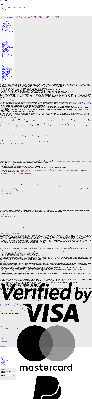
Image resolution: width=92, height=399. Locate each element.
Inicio (2, 358)
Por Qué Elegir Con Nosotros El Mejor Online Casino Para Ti (7, 55)
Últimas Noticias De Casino (7, 39)
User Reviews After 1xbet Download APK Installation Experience (12, 305)
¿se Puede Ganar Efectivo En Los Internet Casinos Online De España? (7, 32)
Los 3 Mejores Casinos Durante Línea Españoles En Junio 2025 (7, 47)
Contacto (3, 11)
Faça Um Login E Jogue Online (7, 338)
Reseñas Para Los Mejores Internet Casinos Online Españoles (7, 63)
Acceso (7, 377)
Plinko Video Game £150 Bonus (7, 331)
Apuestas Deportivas (6, 71)
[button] (3, 364)
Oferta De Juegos (5, 42)
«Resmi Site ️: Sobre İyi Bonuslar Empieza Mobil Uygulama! (12, 328)
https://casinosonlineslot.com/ (85, 103)
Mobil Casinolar (4, 341)
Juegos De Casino (5, 52)
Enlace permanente (31, 303)
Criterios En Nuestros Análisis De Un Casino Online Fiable (7, 79)
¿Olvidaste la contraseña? (5, 379)
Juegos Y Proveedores (6, 38)
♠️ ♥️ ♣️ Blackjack (6, 49)
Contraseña (3, 375)
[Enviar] (1, 357)
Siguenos (3, 10)
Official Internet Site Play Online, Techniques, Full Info (10, 304)
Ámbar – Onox (5, 360)
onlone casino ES (2, 4)
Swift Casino (4, 43)
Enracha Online (5, 53)
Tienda (2, 8)
